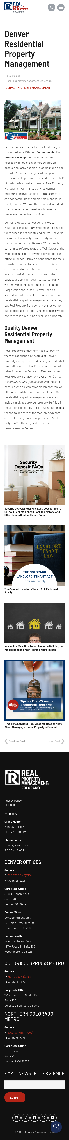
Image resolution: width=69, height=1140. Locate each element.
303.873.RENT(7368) (20, 875)
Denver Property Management (28, 87)
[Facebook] (34, 1118)
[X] (43, 1118)
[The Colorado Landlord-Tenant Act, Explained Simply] (34, 555)
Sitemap (9, 804)
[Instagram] (25, 1118)
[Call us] (51, 7)
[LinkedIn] (16, 1118)
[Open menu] (61, 7)
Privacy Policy (13, 800)
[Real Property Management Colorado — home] (16, 7)
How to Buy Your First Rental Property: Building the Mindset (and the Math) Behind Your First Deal (33, 648)
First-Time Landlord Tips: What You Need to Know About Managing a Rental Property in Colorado (33, 725)
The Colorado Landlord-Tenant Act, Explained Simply (31, 590)
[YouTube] (52, 1118)
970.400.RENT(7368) (20, 1032)
